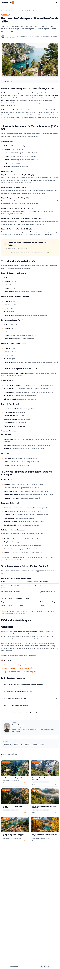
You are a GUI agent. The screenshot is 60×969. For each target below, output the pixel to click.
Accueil (5, 10)
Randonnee (12, 10)
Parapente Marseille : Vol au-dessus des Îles (19, 668)
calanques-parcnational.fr (27, 399)
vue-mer (35, 744)
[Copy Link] (48, 966)
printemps (27, 744)
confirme (16, 744)
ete (21, 744)
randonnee (5, 14)
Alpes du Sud (21, 10)
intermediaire (7, 744)
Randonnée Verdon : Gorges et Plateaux (17, 665)
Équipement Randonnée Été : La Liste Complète (20, 672)
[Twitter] (45, 966)
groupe (42, 744)
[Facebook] (41, 966)
